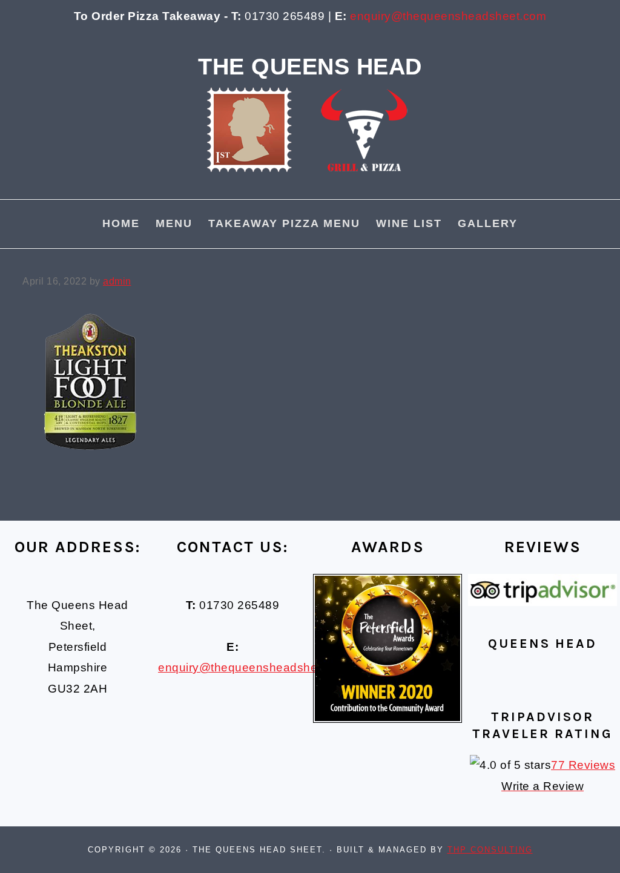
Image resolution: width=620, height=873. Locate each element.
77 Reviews (583, 765)
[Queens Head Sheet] (310, 189)
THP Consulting (490, 849)
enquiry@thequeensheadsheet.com (448, 16)
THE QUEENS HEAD (310, 66)
